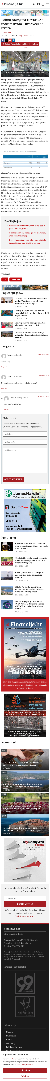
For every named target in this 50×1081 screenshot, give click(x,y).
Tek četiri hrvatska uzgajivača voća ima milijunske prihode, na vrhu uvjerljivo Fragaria (31, 560)
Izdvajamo (7, 32)
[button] (2, 40)
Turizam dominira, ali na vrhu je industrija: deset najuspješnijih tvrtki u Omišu (31, 335)
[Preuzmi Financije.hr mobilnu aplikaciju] (34, 4)
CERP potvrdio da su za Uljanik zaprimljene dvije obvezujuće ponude (29, 575)
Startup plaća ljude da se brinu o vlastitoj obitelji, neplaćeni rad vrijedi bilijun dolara (32, 313)
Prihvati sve (25, 1070)
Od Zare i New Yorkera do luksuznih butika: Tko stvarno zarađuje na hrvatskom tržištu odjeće (31, 301)
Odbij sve (25, 1076)
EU (5, 279)
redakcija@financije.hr (21, 943)
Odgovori (4, 367)
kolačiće (14, 1059)
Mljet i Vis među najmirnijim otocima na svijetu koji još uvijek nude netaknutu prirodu (30, 589)
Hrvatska (16, 279)
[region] (25, 1066)
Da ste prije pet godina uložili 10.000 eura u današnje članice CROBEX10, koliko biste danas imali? (29, 605)
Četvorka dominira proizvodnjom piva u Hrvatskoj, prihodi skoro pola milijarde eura (31, 546)
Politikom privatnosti (25, 1065)
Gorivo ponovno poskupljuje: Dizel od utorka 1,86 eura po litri (30, 324)
